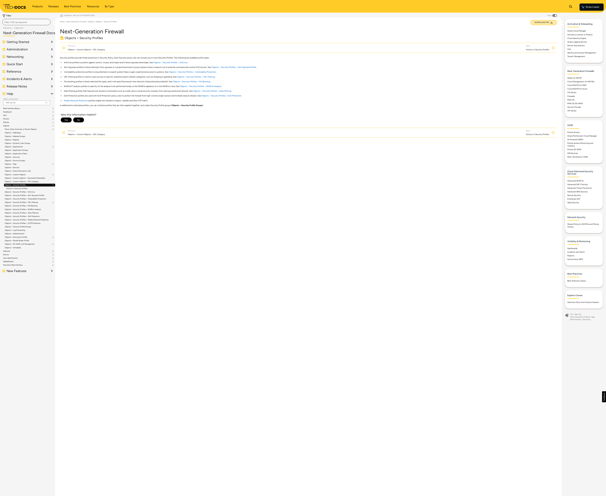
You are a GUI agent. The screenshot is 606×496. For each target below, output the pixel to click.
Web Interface (575, 319)
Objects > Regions (12, 140)
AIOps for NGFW (574, 78)
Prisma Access (573, 132)
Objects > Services (12, 157)
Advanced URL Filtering (577, 184)
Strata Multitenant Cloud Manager (582, 136)
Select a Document (10, 99)
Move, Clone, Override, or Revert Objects (21, 129)
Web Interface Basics (11, 108)
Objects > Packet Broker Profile (17, 241)
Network (6, 251)
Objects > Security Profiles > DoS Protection (22, 216)
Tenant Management (576, 56)
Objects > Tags (10, 164)
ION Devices (572, 153)
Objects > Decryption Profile (16, 237)
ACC (5, 115)
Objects (6, 126)
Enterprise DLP (573, 199)
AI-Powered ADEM (575, 139)
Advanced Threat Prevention (579, 188)
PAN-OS (570, 100)
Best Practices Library (576, 281)
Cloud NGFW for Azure (577, 89)
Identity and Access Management (581, 53)
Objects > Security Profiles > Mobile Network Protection (27, 220)
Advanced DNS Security (577, 192)
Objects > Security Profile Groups (18, 227)
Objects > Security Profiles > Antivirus (20, 192)
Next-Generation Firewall (76, 22)
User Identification (10, 258)
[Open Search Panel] (570, 7)
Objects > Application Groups (16, 150)
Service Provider (574, 107)
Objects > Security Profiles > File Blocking (21, 206)
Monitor (6, 119)
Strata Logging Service (577, 42)
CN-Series (571, 92)
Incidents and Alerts (576, 252)
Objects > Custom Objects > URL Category (22, 182)
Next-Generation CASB (577, 157)
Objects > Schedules (13, 248)
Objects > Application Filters (16, 154)
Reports (570, 256)
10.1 (571, 314)
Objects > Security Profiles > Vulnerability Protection (25, 199)
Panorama (586, 319)
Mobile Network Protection (76, 100)
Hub (569, 49)
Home (62, 22)
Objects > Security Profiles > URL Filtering (21, 202)
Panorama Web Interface (13, 265)
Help (593, 317)
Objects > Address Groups (15, 136)
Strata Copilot (592, 7)
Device (6, 255)
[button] (604, 396)
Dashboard (7, 112)
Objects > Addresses (13, 133)
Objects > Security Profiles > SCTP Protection (23, 223)
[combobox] (26, 22)
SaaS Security (573, 202)
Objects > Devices (12, 167)
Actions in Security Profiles (16, 188)
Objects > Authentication (14, 234)
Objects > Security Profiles (15, 185)
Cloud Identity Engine (576, 38)
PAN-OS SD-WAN (575, 103)
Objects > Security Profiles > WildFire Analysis (23, 209)
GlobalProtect (8, 262)
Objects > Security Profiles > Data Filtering (21, 213)
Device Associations (576, 45)
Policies (6, 122)
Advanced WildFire (575, 181)
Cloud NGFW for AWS (576, 85)
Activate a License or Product (580, 35)
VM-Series (571, 111)
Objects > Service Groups (15, 161)
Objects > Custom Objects (15, 175)
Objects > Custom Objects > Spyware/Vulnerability (25, 178)
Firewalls (571, 96)
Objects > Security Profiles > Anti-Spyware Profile (24, 195)
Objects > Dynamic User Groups (17, 143)
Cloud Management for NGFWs (580, 81)
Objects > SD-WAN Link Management (20, 244)
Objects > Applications (14, 147)
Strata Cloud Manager (576, 31)
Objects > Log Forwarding (15, 230)
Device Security (574, 195)
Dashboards (572, 248)
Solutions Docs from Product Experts (583, 302)
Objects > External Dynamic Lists (18, 171)
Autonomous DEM (575, 259)
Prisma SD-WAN (574, 149)
